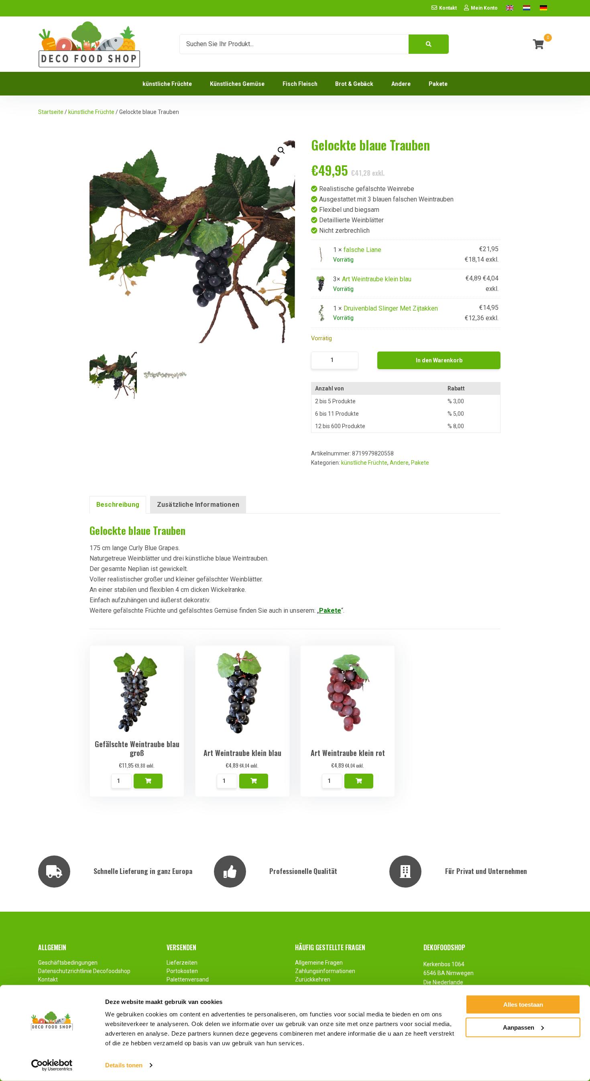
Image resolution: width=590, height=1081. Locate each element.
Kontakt (48, 979)
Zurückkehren (312, 979)
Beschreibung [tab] (117, 504)
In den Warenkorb (439, 360)
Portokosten (182, 971)
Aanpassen (518, 1027)
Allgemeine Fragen (319, 962)
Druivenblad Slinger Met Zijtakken (391, 308)
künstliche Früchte (91, 112)
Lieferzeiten (182, 962)
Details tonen (123, 1065)
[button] (281, 150)
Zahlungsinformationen (325, 971)
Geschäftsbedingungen (68, 962)
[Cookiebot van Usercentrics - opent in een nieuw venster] (52, 1065)
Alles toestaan (523, 1004)
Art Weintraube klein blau (376, 279)
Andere (399, 462)
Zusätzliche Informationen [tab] (198, 504)
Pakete (420, 462)
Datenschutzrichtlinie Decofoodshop (85, 971)
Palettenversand (188, 979)
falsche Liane (362, 250)
